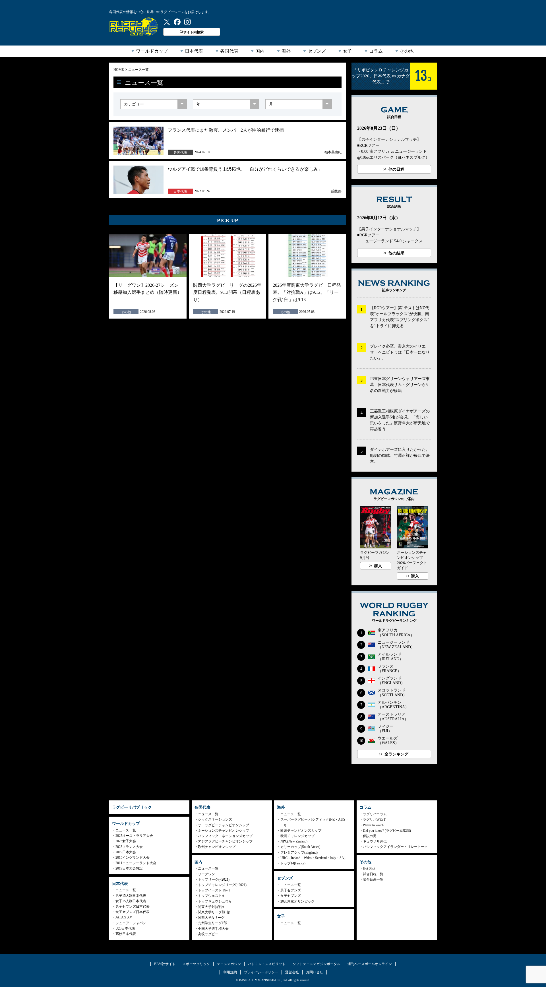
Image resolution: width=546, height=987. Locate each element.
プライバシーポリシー (261, 972)
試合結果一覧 (373, 879)
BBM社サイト (164, 964)
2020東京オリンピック (297, 901)
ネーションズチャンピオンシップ (223, 831)
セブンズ (317, 51)
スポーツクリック (196, 964)
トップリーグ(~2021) (213, 879)
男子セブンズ (290, 890)
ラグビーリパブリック (133, 26)
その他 (406, 51)
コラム (376, 51)
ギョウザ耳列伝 (375, 841)
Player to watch (373, 825)
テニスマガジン (229, 964)
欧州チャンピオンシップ (216, 847)
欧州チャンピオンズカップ (300, 831)
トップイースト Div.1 (214, 890)
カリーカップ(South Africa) (300, 847)
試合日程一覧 (373, 874)
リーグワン (206, 874)
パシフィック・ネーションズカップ (225, 836)
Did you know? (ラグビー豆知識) (387, 831)
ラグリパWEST (374, 819)
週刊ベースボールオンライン (370, 964)
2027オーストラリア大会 (134, 836)
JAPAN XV (123, 917)
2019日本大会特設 (129, 868)
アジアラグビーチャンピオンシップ (225, 841)
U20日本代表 (125, 928)
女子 (347, 51)
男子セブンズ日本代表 (132, 906)
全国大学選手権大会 (213, 929)
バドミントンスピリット (267, 964)
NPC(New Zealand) (293, 841)
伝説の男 (370, 836)
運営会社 (292, 972)
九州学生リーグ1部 (212, 923)
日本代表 (194, 51)
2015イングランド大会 (132, 858)
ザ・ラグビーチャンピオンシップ (223, 825)
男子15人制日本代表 (130, 896)
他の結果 (396, 253)
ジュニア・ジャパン (130, 923)
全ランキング (396, 754)
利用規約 (230, 972)
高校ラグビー (208, 934)
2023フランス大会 (129, 847)
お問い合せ (314, 972)
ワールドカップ (152, 51)
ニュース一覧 (138, 70)
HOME (118, 70)
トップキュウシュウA (214, 901)
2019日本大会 (125, 852)
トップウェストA (211, 896)
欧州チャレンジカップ (297, 836)
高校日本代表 (125, 934)
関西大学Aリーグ (211, 918)
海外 (286, 51)
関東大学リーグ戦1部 (214, 912)
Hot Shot (369, 868)
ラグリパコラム (375, 814)
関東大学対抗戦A (211, 907)
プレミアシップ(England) (299, 852)
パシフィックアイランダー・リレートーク (395, 847)
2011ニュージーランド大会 (135, 863)
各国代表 (229, 51)
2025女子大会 (125, 841)
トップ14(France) (292, 863)
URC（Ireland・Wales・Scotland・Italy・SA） (314, 858)
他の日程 (396, 169)
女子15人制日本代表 (130, 901)
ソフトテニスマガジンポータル (316, 964)
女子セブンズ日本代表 (132, 912)
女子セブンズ (290, 896)
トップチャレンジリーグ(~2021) (222, 885)
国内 (259, 51)
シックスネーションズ (215, 819)
